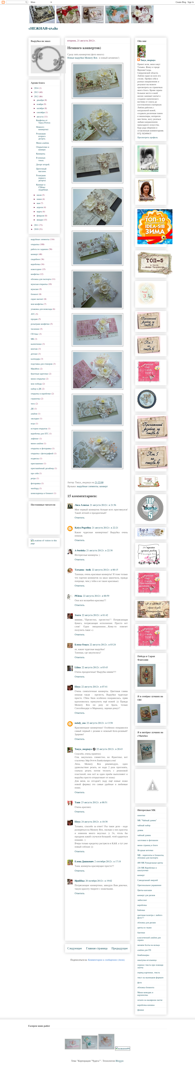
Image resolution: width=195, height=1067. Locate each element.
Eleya (77, 686)
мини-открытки (38, 378)
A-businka (80, 550)
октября (40, 108)
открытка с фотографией (42, 453)
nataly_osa (80, 723)
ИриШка (80, 880)
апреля (40, 207)
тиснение (35, 328)
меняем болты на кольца (148, 945)
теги (33, 403)
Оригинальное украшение (149, 885)
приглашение (37, 463)
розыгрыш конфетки (40, 323)
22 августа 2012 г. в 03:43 (95, 667)
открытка (35, 244)
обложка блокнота (145, 987)
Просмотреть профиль (147, 137)
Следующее (74, 948)
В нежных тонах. (40, 159)
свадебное (35, 259)
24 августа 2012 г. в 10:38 (94, 821)
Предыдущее (120, 948)
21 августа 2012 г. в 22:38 (99, 550)
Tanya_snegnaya (83, 749)
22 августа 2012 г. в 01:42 (95, 615)
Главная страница (96, 948)
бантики (141, 932)
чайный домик (144, 835)
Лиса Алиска (82, 505)
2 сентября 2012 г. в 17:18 (107, 861)
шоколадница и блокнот (42, 493)
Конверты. (41, 153)
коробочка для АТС (39, 433)
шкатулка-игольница (146, 960)
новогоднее (36, 269)
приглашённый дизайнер (42, 468)
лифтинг (35, 438)
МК (32, 338)
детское (34, 353)
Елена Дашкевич (84, 861)
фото (139, 982)
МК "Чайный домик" (147, 820)
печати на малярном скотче (149, 1000)
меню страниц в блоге (147, 845)
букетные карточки (39, 373)
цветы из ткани (144, 927)
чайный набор (143, 825)
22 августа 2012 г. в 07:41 (94, 686)
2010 (36, 229)
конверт (103, 486)
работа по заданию (39, 249)
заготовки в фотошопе (147, 840)
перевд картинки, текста (148, 972)
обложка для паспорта (41, 279)
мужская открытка (39, 284)
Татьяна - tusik (83, 569)
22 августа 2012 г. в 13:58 (100, 722)
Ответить (79, 517)
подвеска (35, 458)
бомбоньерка (143, 955)
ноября (40, 104)
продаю (34, 319)
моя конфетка (37, 304)
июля (39, 194)
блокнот (34, 294)
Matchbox (35, 368)
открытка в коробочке (41, 393)
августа (40, 116)
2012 (36, 96)
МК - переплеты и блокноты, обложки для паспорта (150, 856)
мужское (35, 289)
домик (140, 830)
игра (33, 423)
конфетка (35, 274)
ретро (33, 478)
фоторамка (36, 483)
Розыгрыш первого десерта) (41, 178)
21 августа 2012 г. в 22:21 (105, 527)
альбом (34, 413)
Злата (78, 615)
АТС (33, 314)
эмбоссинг (142, 900)
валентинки (36, 343)
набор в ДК (36, 388)
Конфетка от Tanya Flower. (43, 121)
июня (39, 199)
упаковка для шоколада (41, 309)
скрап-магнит (37, 299)
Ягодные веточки (145, 850)
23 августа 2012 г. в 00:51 (94, 802)
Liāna (78, 667)
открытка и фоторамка (41, 448)
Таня (77, 802)
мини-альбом (37, 443)
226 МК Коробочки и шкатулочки (147, 869)
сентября (41, 112)
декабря (40, 100)
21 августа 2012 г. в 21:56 (103, 504)
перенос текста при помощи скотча (150, 966)
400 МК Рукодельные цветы (150, 862)
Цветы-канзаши (144, 890)
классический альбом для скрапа (149, 939)
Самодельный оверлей (147, 880)
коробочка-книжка (145, 1005)
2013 (36, 92)
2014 (36, 88)
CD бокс (34, 333)
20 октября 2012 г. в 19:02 (98, 880)
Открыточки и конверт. (42, 148)
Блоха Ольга (82, 644)
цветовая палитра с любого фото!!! (149, 916)
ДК (32, 408)
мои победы (36, 383)
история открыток (39, 428)
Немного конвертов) (42, 128)
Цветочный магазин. (41, 170)
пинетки (141, 815)
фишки (140, 1009)
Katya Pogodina (83, 527)
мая (39, 203)
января (40, 219)
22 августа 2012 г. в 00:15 (105, 569)
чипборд (35, 488)
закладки (35, 418)
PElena (78, 595)
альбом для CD (144, 950)
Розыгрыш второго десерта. (41, 136)
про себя (35, 473)
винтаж (34, 348)
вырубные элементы (87, 486)
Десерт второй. (43, 164)
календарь (35, 358)
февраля (41, 215)
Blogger (119, 1060)
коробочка (35, 264)
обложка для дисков (146, 922)
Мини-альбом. (42, 142)
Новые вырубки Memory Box (82, 57)
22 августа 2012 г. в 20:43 (109, 749)
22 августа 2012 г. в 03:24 (103, 644)
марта (40, 211)
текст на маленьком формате (150, 977)
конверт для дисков (146, 895)
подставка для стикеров (41, 363)
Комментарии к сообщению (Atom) (106, 959)
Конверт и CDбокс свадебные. (42, 187)
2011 (36, 225)
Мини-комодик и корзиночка (145, 993)
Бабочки (141, 910)
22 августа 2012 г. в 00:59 (96, 595)
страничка (35, 398)
